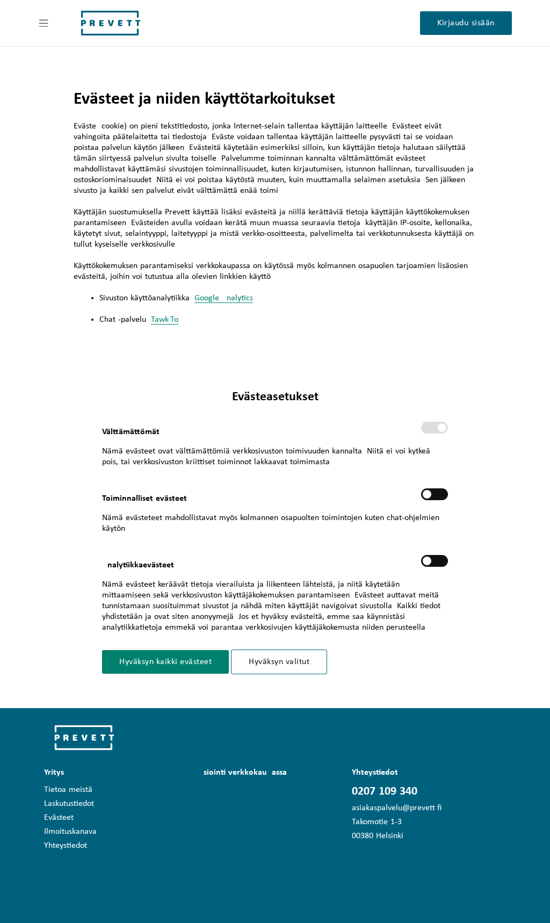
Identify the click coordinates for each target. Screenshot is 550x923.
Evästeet (59, 817)
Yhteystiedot (65, 845)
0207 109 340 (384, 791)
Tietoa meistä (68, 789)
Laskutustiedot (69, 803)
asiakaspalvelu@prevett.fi (397, 808)
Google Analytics (223, 298)
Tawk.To (164, 319)
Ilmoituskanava (70, 831)
